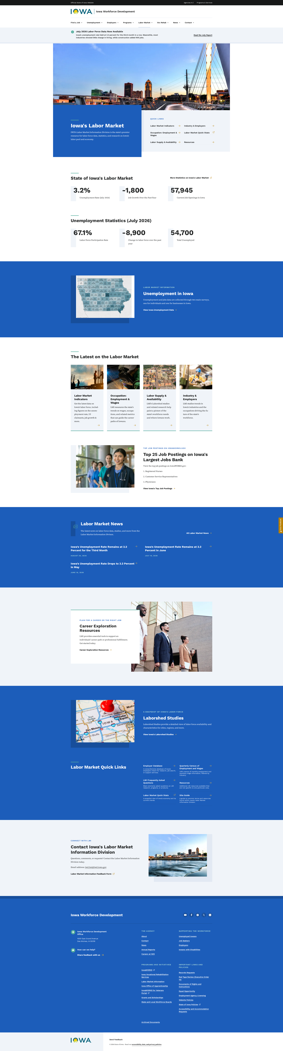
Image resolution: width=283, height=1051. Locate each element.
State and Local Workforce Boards (157, 1002)
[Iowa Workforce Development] (82, 11)
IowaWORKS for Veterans (153, 991)
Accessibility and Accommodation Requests (194, 1010)
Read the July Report (203, 35)
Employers (183, 945)
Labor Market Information (153, 982)
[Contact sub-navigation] (193, 23)
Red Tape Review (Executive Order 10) (194, 978)
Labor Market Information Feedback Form (91, 874)
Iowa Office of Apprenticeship (155, 986)
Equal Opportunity (187, 991)
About (144, 936)
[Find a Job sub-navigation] (81, 23)
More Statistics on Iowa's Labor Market (189, 178)
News (144, 945)
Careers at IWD (148, 954)
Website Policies (186, 1000)
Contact (145, 941)
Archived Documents (151, 1022)
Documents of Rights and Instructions (190, 985)
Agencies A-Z (189, 3)
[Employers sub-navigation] (118, 23)
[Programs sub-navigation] (133, 23)
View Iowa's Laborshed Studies (158, 734)
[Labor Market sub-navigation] (152, 23)
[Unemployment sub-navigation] (101, 23)
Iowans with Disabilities (189, 950)
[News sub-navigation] (179, 23)
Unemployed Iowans (188, 936)
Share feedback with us (88, 955)
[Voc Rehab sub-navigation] (168, 23)
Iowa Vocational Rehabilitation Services (155, 975)
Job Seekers (184, 941)
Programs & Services (204, 3)
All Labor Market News (197, 533)
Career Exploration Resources (94, 650)
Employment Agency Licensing (192, 996)
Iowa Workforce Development (115, 11)
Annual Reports (148, 950)
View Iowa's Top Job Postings (157, 488)
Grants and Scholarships (152, 998)
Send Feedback (116, 1040)
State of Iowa (188, 1004)
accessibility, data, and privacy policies (146, 1044)
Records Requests (187, 973)
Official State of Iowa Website (82, 3)
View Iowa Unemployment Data (158, 310)
